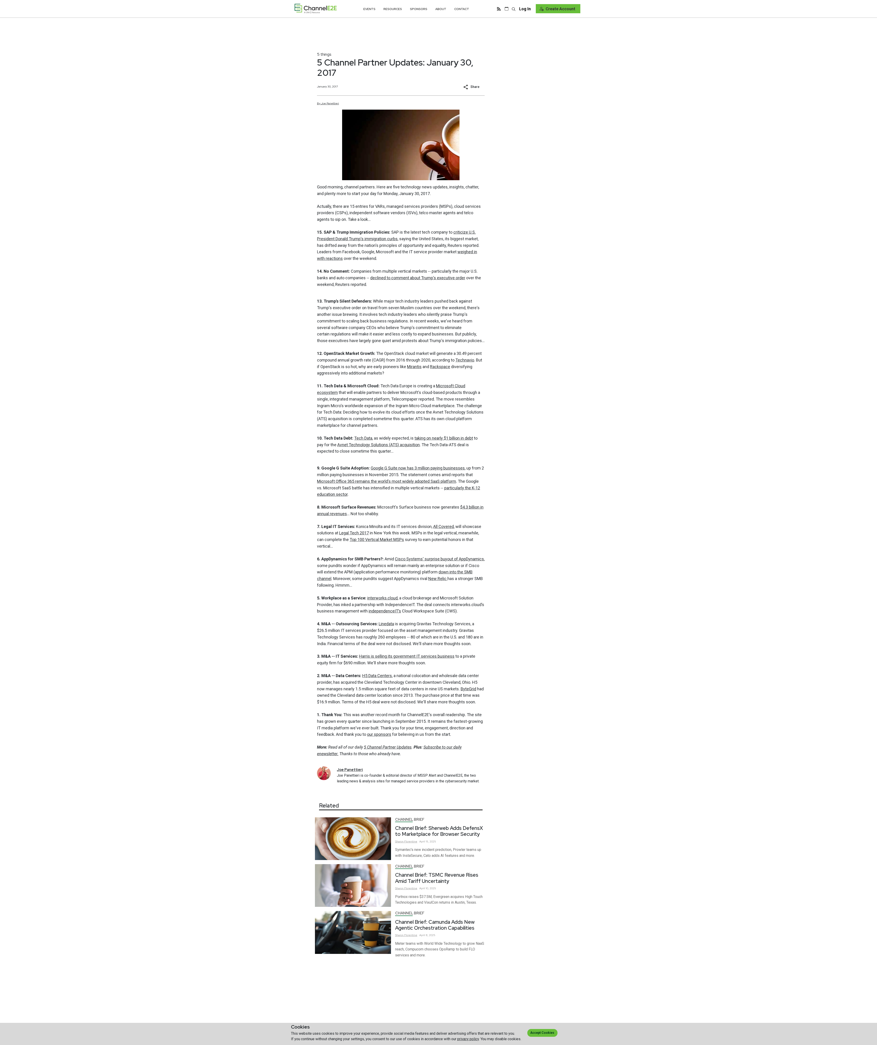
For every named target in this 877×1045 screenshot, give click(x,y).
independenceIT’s (385, 611)
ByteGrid (468, 688)
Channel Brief (409, 819)
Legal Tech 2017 (354, 532)
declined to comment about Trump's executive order (417, 277)
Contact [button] (461, 9)
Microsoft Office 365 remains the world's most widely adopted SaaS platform (386, 481)
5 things (324, 54)
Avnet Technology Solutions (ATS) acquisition (378, 444)
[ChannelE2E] (316, 9)
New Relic (437, 578)
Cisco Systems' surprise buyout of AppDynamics (439, 559)
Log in (525, 8)
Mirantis (414, 366)
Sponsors (418, 9)
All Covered (443, 526)
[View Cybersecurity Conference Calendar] (506, 9)
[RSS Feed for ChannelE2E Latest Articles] (499, 9)
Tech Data (363, 438)
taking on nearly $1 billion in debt (444, 438)
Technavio (464, 360)
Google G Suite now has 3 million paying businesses (418, 468)
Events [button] (369, 9)
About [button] (440, 9)
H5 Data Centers (377, 675)
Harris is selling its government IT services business (406, 656)
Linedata (386, 623)
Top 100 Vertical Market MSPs (377, 539)
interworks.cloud (382, 598)
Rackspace (440, 366)
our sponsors (379, 734)
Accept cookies (542, 1032)
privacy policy (468, 1039)
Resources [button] (392, 9)
